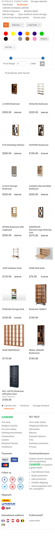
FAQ (31, 439)
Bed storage (8, 14)
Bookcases (22, 4)
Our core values (9, 429)
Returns (33, 432)
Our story (6, 422)
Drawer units (39, 17)
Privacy (32, 446)
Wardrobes (7, 4)
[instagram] (20, 480)
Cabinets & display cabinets (15, 7)
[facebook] (5, 480)
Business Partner (10, 443)
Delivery (16, 24)
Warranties (34, 429)
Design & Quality (9, 425)
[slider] (10, 58)
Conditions (7, 446)
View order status (37, 422)
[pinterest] (12, 480)
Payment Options (37, 436)
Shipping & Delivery (38, 425)
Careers (5, 439)
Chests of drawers (11, 11)
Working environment (12, 432)
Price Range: (9, 63)
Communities (8, 436)
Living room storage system (15, 17)
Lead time (32, 24)
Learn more (34, 520)
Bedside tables (31, 11)
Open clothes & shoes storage (32, 14)
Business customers (38, 443)
